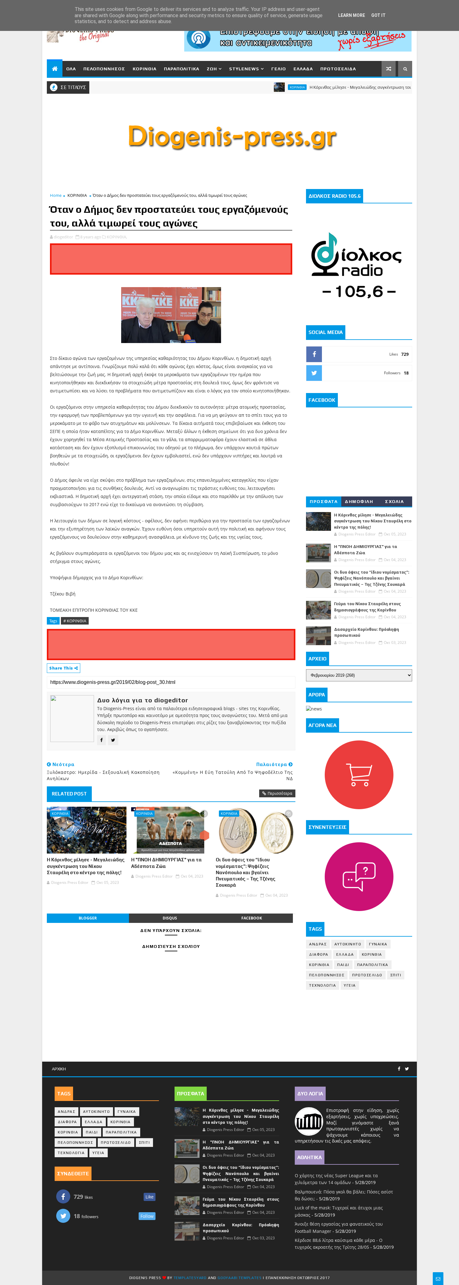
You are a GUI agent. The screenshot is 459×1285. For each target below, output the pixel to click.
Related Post (69, 793)
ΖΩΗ (212, 68)
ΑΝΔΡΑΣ (318, 944)
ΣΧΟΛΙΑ (394, 501)
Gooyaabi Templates (239, 1278)
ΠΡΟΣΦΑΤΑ (324, 501)
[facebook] (399, 1069)
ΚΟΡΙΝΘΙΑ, (117, 237)
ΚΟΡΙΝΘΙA (319, 965)
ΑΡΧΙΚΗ (59, 1068)
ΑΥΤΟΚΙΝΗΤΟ (347, 944)
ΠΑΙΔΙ (343, 965)
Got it (378, 15)
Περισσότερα (280, 793)
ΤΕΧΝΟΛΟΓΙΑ (322, 985)
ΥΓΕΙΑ (350, 985)
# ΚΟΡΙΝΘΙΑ (74, 621)
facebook (251, 918)
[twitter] (407, 1069)
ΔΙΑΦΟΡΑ (318, 954)
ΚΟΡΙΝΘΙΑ (144, 68)
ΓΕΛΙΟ (278, 68)
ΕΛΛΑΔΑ (303, 68)
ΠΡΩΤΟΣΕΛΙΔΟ (367, 975)
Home (56, 195)
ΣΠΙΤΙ (396, 975)
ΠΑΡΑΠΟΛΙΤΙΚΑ (181, 68)
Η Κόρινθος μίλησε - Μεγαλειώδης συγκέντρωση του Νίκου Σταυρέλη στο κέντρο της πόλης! (86, 866)
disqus (170, 918)
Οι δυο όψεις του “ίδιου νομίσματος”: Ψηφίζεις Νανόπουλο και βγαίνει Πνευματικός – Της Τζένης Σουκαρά (245, 872)
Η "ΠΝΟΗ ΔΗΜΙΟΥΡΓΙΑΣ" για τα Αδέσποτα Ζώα (166, 863)
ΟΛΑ (71, 68)
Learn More (351, 15)
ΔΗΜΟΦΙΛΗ (359, 501)
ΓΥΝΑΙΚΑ (378, 944)
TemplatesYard (190, 1278)
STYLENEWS (244, 68)
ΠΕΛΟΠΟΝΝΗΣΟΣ (104, 68)
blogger (88, 918)
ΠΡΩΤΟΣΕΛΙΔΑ (338, 68)
